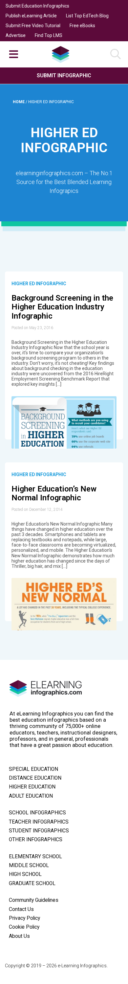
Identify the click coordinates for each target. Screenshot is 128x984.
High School (25, 874)
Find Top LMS (48, 35)
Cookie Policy (24, 927)
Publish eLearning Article (31, 15)
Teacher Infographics (39, 822)
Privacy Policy (24, 918)
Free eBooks (82, 25)
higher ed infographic (38, 283)
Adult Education (31, 796)
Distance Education (35, 778)
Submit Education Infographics (37, 6)
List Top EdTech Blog (87, 15)
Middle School (29, 865)
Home (19, 102)
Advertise (16, 35)
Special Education (33, 769)
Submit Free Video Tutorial (33, 25)
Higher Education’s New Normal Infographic (53, 493)
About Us (19, 936)
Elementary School (35, 857)
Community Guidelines (33, 900)
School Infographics (37, 813)
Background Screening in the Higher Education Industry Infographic (62, 307)
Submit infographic (64, 75)
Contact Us (21, 909)
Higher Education (32, 787)
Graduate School (32, 883)
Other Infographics (35, 840)
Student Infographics (39, 831)
